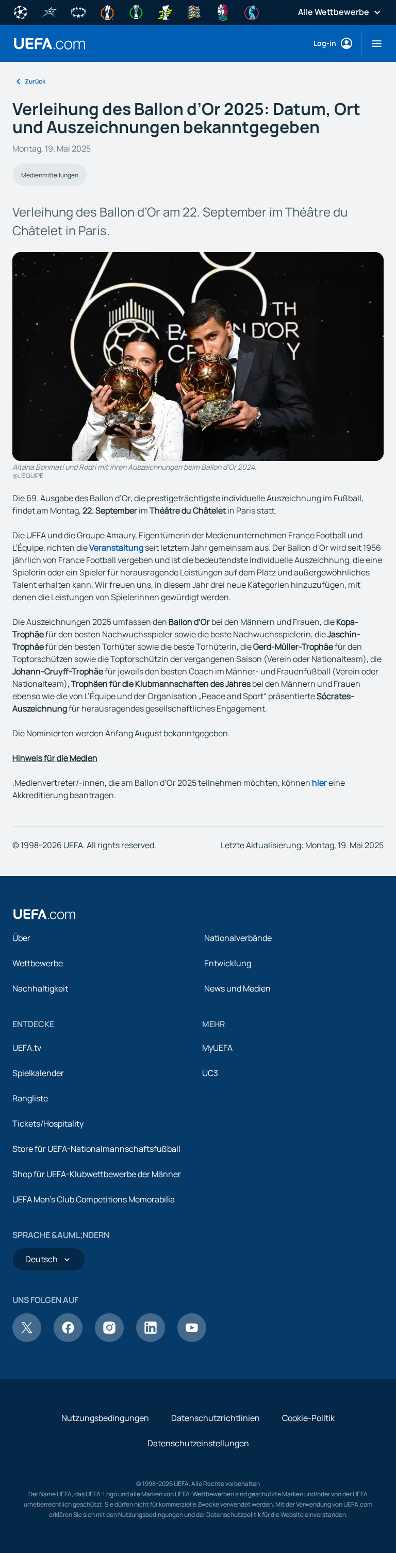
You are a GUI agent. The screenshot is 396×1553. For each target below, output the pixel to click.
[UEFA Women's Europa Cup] (165, 11)
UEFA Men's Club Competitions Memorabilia (93, 1199)
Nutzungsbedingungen (105, 1418)
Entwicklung (227, 963)
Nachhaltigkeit (40, 988)
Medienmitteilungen (49, 175)
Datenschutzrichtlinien (215, 1418)
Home (49, 43)
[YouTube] (191, 1339)
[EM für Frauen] (251, 11)
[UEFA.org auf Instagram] (109, 1339)
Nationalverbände (238, 938)
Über (21, 938)
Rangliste (30, 1098)
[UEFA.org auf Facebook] (68, 1339)
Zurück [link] (35, 81)
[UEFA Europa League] (107, 11)
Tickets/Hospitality (48, 1123)
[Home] (44, 914)
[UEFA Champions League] (20, 11)
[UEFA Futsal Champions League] (49, 11)
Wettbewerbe (37, 963)
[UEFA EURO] (222, 11)
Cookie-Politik (308, 1418)
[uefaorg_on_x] (26, 1339)
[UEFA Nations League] (194, 11)
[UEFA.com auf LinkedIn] (150, 1339)
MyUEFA (217, 1047)
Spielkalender (38, 1073)
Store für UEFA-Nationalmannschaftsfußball (96, 1148)
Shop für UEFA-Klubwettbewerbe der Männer (96, 1174)
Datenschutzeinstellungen (198, 1443)
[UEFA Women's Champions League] (78, 11)
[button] (372, 43)
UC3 (210, 1073)
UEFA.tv (26, 1047)
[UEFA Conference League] (136, 11)
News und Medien (237, 988)
